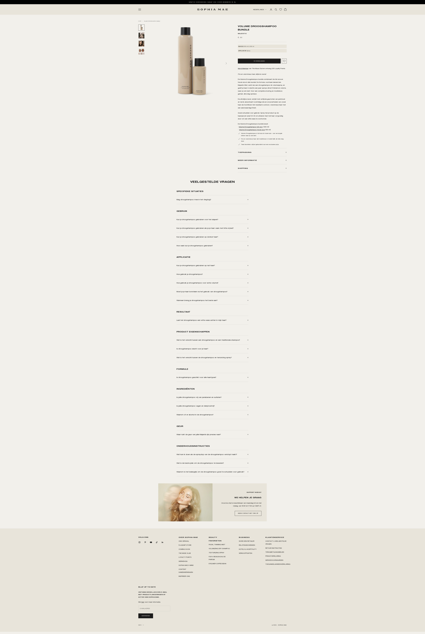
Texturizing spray (216, 552)
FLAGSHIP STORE (185, 545)
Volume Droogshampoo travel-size (252, 130)
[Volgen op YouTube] (151, 542)
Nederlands (258, 9)
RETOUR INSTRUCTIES (273, 548)
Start (139, 21)
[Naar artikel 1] (141, 27)
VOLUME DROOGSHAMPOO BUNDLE (152, 21)
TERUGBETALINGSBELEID (274, 552)
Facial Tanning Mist (217, 544)
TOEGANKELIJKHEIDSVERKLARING (277, 564)
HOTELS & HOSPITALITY (248, 549)
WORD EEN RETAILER (246, 541)
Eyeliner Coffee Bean (217, 563)
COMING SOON (184, 549)
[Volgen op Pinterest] (145, 542)
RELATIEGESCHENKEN (247, 545)
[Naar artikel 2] (141, 35)
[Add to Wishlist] (284, 61)
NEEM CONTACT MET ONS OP (248, 513)
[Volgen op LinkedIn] (162, 542)
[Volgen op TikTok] (157, 542)
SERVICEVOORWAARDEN (274, 560)
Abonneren (146, 615)
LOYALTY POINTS (185, 557)
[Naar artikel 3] (141, 43)
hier (142, 602)
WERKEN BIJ (183, 561)
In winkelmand (259, 61)
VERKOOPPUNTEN (245, 553)
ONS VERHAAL (184, 541)
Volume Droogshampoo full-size (251, 127)
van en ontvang (254, 68)
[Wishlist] (280, 9)
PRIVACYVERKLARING (273, 556)
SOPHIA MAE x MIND (186, 565)
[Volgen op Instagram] (139, 542)
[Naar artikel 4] (141, 51)
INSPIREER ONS (184, 576)
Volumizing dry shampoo (219, 548)
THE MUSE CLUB (185, 553)
